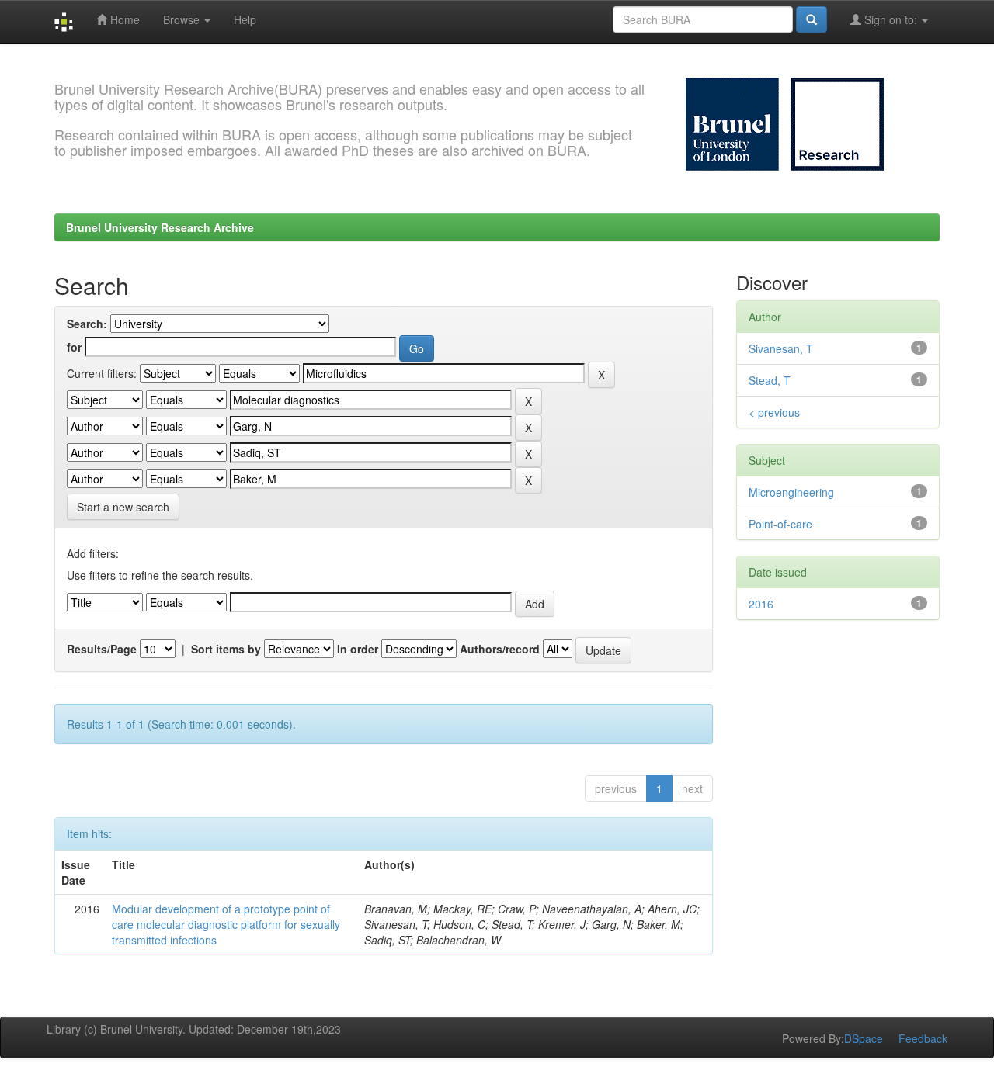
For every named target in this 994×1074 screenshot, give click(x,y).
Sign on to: (890, 19)
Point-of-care (780, 524)
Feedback (922, 1038)
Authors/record (500, 649)
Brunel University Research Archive (160, 227)
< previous (774, 412)
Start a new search (123, 506)
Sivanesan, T (781, 348)
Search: (87, 323)
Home (123, 19)
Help (245, 19)
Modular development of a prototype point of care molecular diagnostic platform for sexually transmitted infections (226, 924)
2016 (761, 603)
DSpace (863, 1038)
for (74, 347)
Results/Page (102, 649)
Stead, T (770, 380)
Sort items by (226, 649)
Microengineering (791, 492)
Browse (183, 19)
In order (357, 649)
